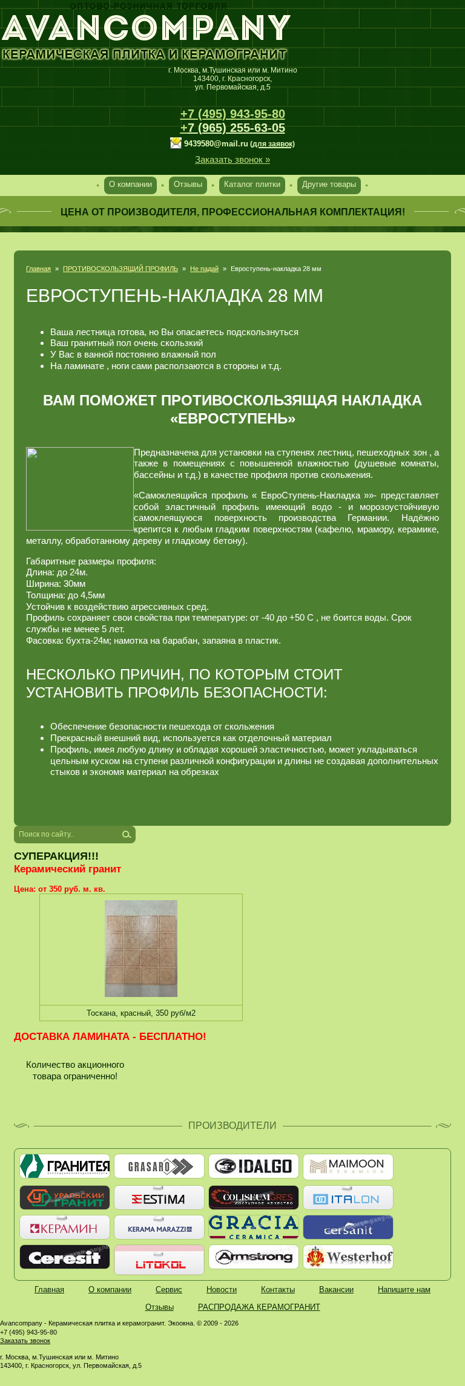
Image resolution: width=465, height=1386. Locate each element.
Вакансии (336, 1289)
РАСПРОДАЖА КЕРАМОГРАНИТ (259, 1307)
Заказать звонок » (232, 159)
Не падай (204, 268)
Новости (221, 1289)
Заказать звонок (25, 1340)
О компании (130, 184)
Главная (38, 268)
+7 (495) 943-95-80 (232, 113)
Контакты (278, 1289)
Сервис (169, 1289)
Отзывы (188, 184)
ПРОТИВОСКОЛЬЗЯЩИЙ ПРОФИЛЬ (120, 268)
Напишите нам (404, 1289)
